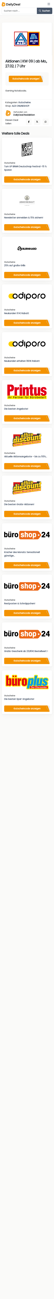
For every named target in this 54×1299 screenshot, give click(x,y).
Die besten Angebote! (16, 408)
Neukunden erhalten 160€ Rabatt (22, 360)
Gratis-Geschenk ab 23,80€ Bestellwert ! (26, 651)
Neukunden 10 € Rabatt (16, 313)
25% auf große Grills (14, 265)
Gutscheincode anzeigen (25, 78)
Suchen (46, 10)
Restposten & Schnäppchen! (19, 603)
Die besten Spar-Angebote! (19, 699)
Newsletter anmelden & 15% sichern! (23, 217)
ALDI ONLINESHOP (20, 105)
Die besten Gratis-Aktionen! (19, 504)
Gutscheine (24, 102)
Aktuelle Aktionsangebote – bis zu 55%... (25, 456)
